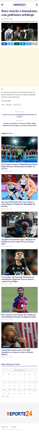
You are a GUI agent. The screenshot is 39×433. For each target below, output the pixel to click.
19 (9, 389)
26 (9, 393)
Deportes (9, 104)
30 (30, 393)
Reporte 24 (17, 104)
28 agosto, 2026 (7, 209)
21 (19, 389)
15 (24, 385)
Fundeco (13, 427)
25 (4, 393)
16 (29, 385)
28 (19, 393)
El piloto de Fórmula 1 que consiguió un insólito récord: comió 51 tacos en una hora (18, 242)
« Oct (3, 396)
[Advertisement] (19, 67)
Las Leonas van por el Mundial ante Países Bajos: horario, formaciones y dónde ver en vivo (19, 166)
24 (35, 389)
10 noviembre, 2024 (7, 19)
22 (24, 389)
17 (35, 385)
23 (30, 389)
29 (24, 393)
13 (14, 385)
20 (14, 389)
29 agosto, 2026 (7, 171)
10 (35, 382)
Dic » (7, 396)
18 (4, 389)
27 (14, 393)
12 (9, 385)
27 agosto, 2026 (7, 357)
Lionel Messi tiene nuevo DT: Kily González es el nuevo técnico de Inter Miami (17, 352)
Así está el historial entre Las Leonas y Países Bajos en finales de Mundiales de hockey (18, 204)
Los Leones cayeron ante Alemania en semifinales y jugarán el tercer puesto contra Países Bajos (17, 279)
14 (19, 385)
